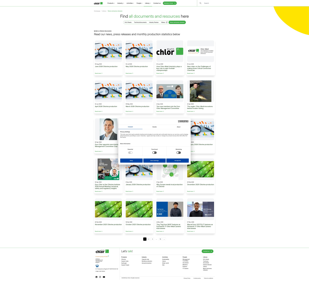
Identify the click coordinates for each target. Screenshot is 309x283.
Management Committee (186, 260)
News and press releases (207, 269)
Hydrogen (124, 263)
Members (185, 264)
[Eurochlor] (98, 3)
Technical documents (140, 22)
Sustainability (165, 259)
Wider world (165, 263)
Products (110, 3)
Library (147, 3)
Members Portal (168, 3)
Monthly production (147, 261)
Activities (130, 3)
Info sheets (206, 259)
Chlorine (123, 259)
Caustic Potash (125, 265)
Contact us (157, 3)
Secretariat (185, 262)
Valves (164, 261)
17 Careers (185, 268)
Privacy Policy (187, 278)
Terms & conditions (208, 278)
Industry (120, 3)
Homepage (97, 11)
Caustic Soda (124, 261)
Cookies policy (197, 278)
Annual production (146, 263)
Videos (163, 22)
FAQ (163, 265)
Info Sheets (128, 22)
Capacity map (145, 259)
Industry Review (154, 22)
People (139, 3)
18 (160, 239)
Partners (185, 266)
